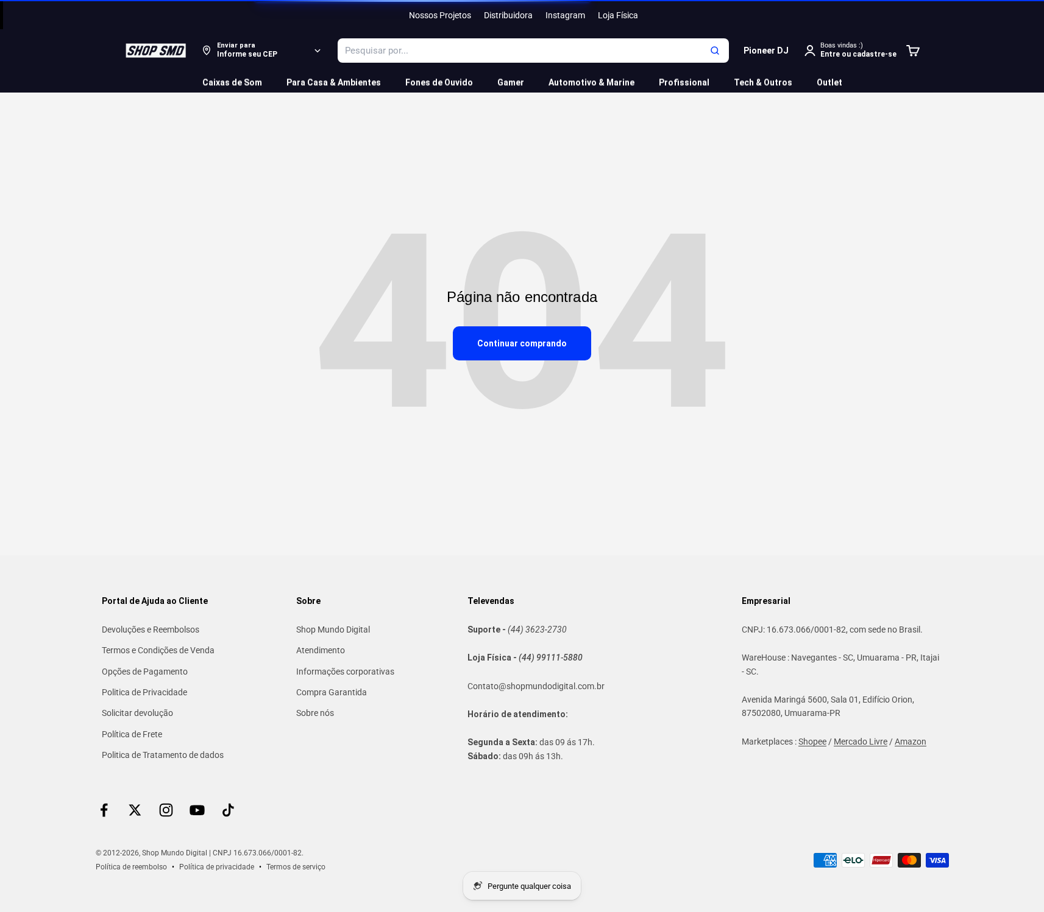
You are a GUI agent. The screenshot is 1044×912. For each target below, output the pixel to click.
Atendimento (320, 650)
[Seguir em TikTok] (228, 810)
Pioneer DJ (766, 50)
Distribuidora (508, 15)
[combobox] (533, 50)
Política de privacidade (216, 867)
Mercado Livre (860, 741)
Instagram (565, 15)
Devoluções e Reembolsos (150, 629)
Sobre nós (315, 713)
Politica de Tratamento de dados (163, 755)
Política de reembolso (131, 867)
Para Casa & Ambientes (333, 82)
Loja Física (618, 15)
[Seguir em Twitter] (135, 810)
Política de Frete (132, 734)
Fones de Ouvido (439, 82)
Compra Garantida (331, 692)
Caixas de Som (232, 82)
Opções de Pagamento (145, 671)
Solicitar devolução (137, 713)
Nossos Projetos (440, 15)
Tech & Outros (763, 82)
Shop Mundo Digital (333, 629)
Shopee (812, 741)
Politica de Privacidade (144, 692)
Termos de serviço (295, 867)
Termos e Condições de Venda (158, 650)
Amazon (910, 741)
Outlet (829, 82)
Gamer (510, 82)
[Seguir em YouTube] (197, 810)
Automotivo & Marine (591, 82)
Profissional (684, 82)
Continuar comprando (522, 343)
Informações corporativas (345, 671)
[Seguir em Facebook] (104, 810)
